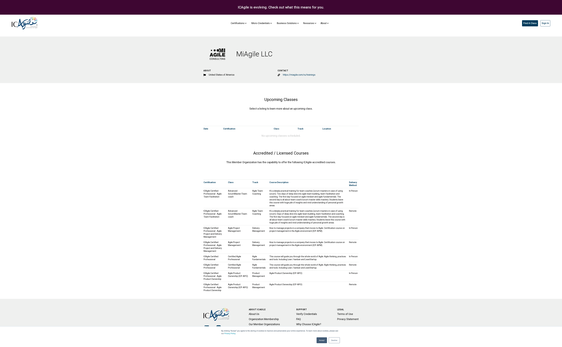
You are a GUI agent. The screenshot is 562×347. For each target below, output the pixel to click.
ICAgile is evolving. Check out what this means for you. (281, 7)
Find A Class (530, 23)
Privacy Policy (229, 333)
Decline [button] (334, 340)
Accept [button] (321, 340)
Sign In (545, 23)
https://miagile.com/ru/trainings (299, 74)
